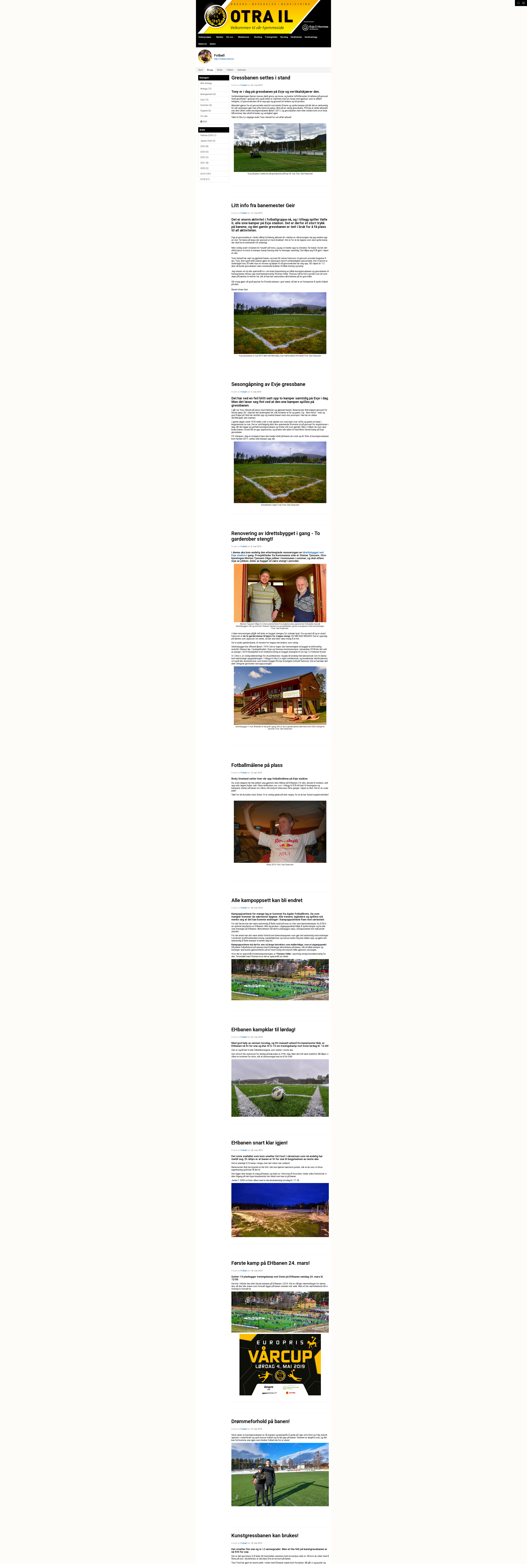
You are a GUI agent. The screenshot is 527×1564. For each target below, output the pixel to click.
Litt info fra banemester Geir (263, 205)
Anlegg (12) (205, 88)
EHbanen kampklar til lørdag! (263, 1030)
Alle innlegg (206, 83)
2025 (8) (204, 146)
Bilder (220, 70)
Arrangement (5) (208, 94)
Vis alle (204, 116)
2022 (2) (204, 157)
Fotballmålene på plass (257, 765)
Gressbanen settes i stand (260, 78)
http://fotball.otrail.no (224, 59)
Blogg (210, 70)
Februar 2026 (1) (208, 135)
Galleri (213, 44)
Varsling (284, 37)
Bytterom (202, 44)
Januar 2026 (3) (207, 141)
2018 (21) (205, 179)
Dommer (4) (206, 105)
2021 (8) (204, 162)
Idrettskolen (296, 37)
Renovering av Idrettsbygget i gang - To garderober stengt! (275, 536)
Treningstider (271, 37)
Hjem (200, 70)
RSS (204, 121)
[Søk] (518, 3)
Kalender (241, 70)
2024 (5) (204, 152)
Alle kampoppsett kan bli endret (266, 900)
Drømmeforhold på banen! (260, 1421)
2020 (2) (204, 168)
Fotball (244, 85)
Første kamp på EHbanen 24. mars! (270, 1263)
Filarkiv (230, 70)
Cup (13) (204, 99)
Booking (258, 37)
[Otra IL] (263, 17)
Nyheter (219, 37)
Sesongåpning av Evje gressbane (268, 384)
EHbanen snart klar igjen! (259, 1143)
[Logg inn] (523, 3)
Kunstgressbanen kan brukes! (264, 1535)
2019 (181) (205, 173)
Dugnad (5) (205, 110)
